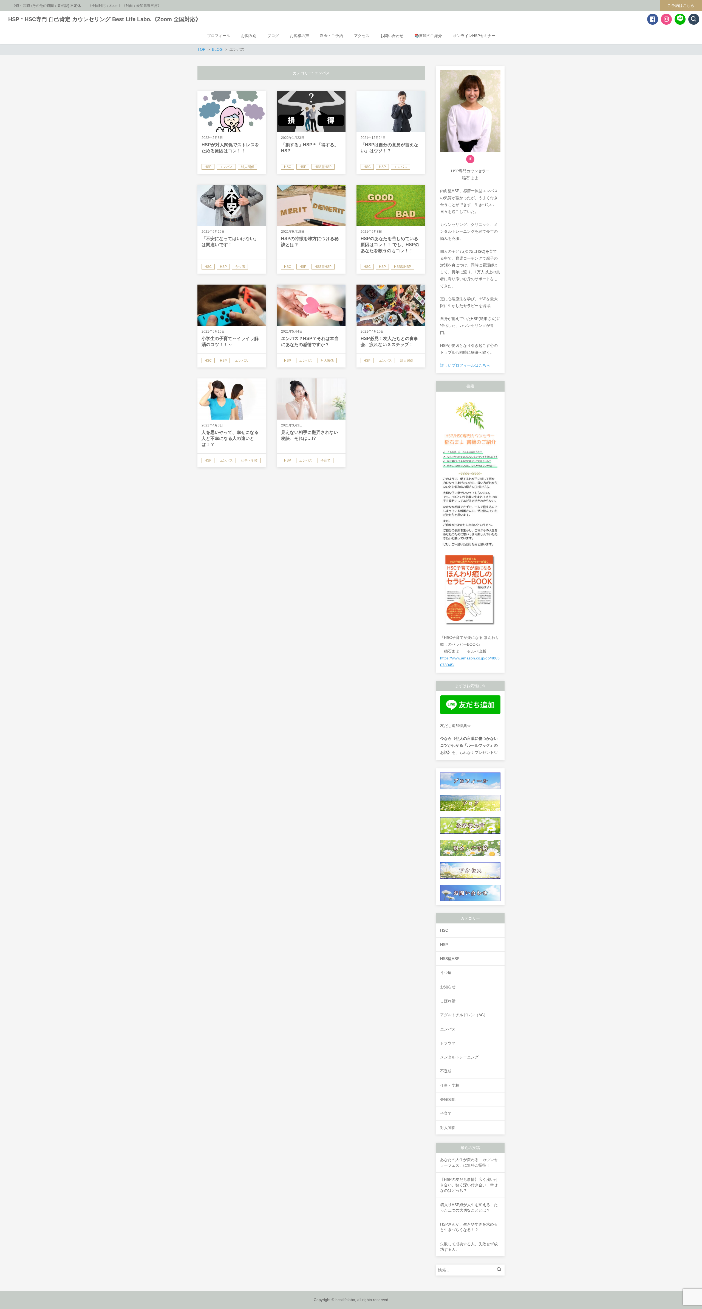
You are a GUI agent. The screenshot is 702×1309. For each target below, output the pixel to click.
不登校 (446, 1071)
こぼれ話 (447, 1001)
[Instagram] (470, 159)
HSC (444, 930)
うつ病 (446, 972)
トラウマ (447, 1043)
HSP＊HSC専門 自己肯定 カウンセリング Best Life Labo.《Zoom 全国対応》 (104, 19)
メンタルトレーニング (459, 1057)
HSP (444, 944)
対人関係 (447, 1127)
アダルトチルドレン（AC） (464, 1015)
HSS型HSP (449, 958)
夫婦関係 (447, 1099)
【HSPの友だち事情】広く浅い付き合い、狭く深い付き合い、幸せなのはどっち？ (469, 1185)
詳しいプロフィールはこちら (465, 365)
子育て (446, 1113)
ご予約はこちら (680, 5)
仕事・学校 (449, 1085)
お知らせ (447, 987)
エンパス (447, 1029)
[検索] (500, 1270)
